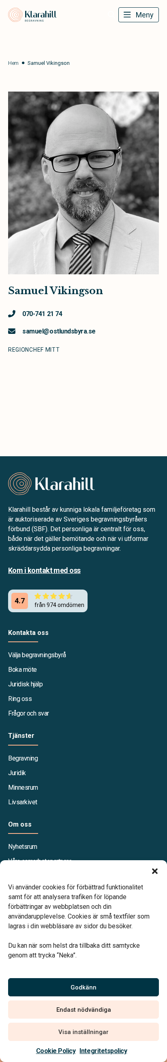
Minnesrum (23, 787)
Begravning (23, 758)
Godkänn (83, 987)
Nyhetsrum (22, 846)
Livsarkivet (22, 802)
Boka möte (22, 669)
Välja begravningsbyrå (37, 655)
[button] (155, 870)
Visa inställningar (83, 1032)
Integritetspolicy (103, 1051)
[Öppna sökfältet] (111, 15)
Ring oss (20, 699)
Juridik (17, 773)
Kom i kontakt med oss (44, 570)
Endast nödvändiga (83, 1009)
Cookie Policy (56, 1051)
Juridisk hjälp (25, 684)
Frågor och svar (28, 713)
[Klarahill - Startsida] (83, 483)
